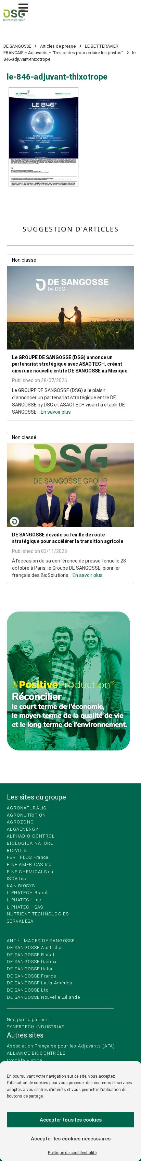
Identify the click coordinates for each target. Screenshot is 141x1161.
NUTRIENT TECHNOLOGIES (38, 913)
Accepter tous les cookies (71, 1120)
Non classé (24, 260)
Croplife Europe (24, 1060)
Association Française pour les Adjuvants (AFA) (61, 1046)
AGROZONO (20, 822)
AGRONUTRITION (26, 815)
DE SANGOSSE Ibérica (31, 961)
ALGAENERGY (22, 829)
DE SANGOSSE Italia (29, 968)
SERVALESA (20, 921)
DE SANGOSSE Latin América (39, 982)
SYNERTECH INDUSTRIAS (36, 1026)
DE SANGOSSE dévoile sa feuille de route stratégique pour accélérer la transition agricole (67, 538)
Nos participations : (29, 1019)
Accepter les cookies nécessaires (71, 1139)
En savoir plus (56, 412)
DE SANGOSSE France (31, 976)
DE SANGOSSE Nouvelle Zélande (43, 997)
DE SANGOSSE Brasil (30, 954)
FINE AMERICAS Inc (29, 864)
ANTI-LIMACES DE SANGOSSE (41, 940)
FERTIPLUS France (27, 857)
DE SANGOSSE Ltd (28, 990)
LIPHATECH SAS (25, 907)
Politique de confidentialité (72, 1152)
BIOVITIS (17, 850)
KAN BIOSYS (21, 885)
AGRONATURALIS (27, 807)
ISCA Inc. (17, 878)
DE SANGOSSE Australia (34, 947)
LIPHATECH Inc (24, 899)
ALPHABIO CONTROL (31, 836)
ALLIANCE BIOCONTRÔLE (36, 1053)
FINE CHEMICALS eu (30, 871)
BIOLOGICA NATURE (30, 843)
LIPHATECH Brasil (27, 892)
